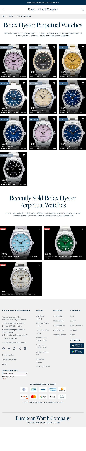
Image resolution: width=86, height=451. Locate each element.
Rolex (11, 16)
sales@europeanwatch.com (14, 342)
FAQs (4, 364)
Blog (72, 316)
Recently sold (59, 325)
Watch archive (59, 335)
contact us (65, 36)
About (73, 321)
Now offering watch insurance (43, 2)
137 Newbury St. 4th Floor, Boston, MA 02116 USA (13, 324)
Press (72, 335)
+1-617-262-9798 (9, 339)
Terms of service (9, 359)
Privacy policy (8, 355)
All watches (58, 316)
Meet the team (76, 325)
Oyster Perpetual (24, 16)
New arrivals (58, 321)
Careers (73, 330)
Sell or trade (58, 330)
